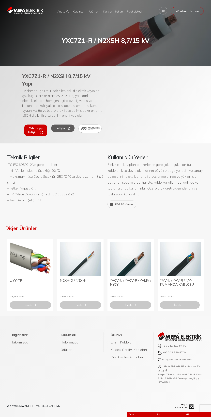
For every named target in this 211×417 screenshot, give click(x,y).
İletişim (119, 11)
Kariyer (107, 11)
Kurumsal (79, 11)
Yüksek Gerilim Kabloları (129, 350)
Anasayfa (63, 11)
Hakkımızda (19, 342)
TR (163, 10)
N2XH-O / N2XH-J (74, 280)
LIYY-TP (16, 280)
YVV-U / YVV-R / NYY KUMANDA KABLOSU (177, 282)
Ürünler (94, 11)
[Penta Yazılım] (192, 406)
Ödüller (66, 350)
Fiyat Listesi (134, 11)
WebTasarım (181, 406)
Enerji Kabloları (17, 296)
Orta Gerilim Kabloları (127, 357)
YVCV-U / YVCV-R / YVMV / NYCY (130, 282)
